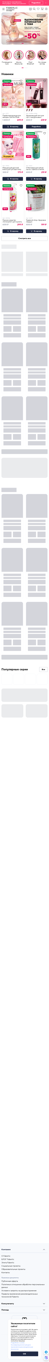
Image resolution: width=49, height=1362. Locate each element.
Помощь (5, 1310)
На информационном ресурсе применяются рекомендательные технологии (22, 1347)
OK (24, 1354)
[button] (24, 3)
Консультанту (7, 1303)
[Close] (46, 2)
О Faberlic (5, 1256)
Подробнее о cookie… (18, 1343)
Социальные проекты (10, 1266)
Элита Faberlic (7, 1262)
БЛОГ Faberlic (7, 1259)
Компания (6, 1249)
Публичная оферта (9, 1281)
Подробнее (36, 3)
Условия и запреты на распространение (19, 1290)
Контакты (5, 1272)
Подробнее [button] (36, 127)
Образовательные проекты (13, 1269)
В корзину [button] (14, 127)
